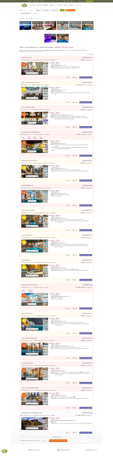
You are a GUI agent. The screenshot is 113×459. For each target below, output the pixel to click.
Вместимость (55, 10)
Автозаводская (26, 134)
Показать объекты (70, 10)
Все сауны (33, 5)
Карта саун (42, 1)
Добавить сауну (90, 1)
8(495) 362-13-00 (87, 160)
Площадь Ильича (27, 60)
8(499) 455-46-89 (87, 413)
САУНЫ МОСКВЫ (29, 18)
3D (36, 73)
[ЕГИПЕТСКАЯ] (63, 38)
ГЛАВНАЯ (22, 18)
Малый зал (30, 290)
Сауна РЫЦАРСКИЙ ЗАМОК (29, 338)
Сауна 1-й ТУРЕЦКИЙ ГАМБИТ (30, 388)
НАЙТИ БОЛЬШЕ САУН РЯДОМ (58, 440)
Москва (29, 1)
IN (65, 1)
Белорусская (26, 188)
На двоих (51, 5)
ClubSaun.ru (94, 450)
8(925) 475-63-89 (87, 132)
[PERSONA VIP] (63, 25)
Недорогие (45, 5)
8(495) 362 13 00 (87, 57)
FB (68, 1)
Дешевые (39, 5)
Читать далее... (90, 54)
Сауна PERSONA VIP (27, 185)
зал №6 (41, 137)
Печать (68, 77)
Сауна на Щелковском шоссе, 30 (30, 82)
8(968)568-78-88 (88, 185)
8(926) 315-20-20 (87, 82)
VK (72, 1)
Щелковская (26, 84)
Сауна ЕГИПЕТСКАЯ (27, 363)
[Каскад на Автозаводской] (50, 25)
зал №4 (29, 137)
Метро (38, 10)
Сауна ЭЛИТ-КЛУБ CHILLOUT (30, 285)
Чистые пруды (26, 109)
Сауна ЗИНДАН (26, 260)
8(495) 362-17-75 (87, 210)
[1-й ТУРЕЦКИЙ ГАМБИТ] (75, 25)
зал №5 (35, 137)
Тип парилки (46, 10)
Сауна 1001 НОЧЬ (27, 57)
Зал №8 (23, 137)
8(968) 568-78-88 (87, 107)
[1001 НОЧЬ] (38, 25)
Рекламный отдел (35, 450)
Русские (65, 5)
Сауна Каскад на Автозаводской (30, 132)
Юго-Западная (26, 415)
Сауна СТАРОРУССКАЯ (28, 210)
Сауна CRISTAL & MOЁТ (28, 107)
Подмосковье (36, 1)
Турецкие (71, 5)
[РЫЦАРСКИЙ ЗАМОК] (87, 25)
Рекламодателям (81, 1)
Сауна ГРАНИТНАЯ (27, 313)
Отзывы (75, 77)
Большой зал (24, 290)
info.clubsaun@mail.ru (65, 450)
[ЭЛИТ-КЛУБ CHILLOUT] (25, 25)
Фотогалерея (31, 73)
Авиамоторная (26, 163)
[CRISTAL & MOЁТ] (50, 38)
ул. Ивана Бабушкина (25, 13)
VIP (56, 5)
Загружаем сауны (57, 437)
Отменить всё (36, 13)
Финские (60, 5)
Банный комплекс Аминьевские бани (32, 413)
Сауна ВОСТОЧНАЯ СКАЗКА (29, 160)
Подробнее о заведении (86, 77)
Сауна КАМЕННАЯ (27, 235)
